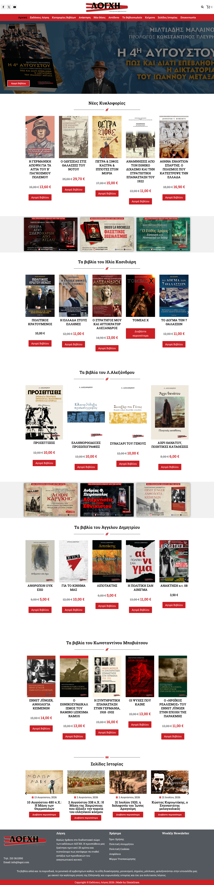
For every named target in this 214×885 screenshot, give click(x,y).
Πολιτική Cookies (119, 849)
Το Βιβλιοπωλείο (132, 17)
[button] (3, 57)
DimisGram (133, 882)
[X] (8, 7)
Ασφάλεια (115, 854)
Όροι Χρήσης (116, 839)
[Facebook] (3, 7)
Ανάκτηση (85, 17)
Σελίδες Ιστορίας (167, 17)
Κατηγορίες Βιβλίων (64, 17)
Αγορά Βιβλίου (18, 83)
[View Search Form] (202, 7)
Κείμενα (150, 17)
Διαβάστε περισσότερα (107, 333)
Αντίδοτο (113, 17)
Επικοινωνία (188, 17)
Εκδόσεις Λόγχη (39, 17)
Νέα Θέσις (100, 17)
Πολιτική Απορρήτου (121, 844)
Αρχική (22, 17)
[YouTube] (14, 7)
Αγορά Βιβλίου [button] (40, 189)
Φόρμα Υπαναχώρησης (122, 859)
